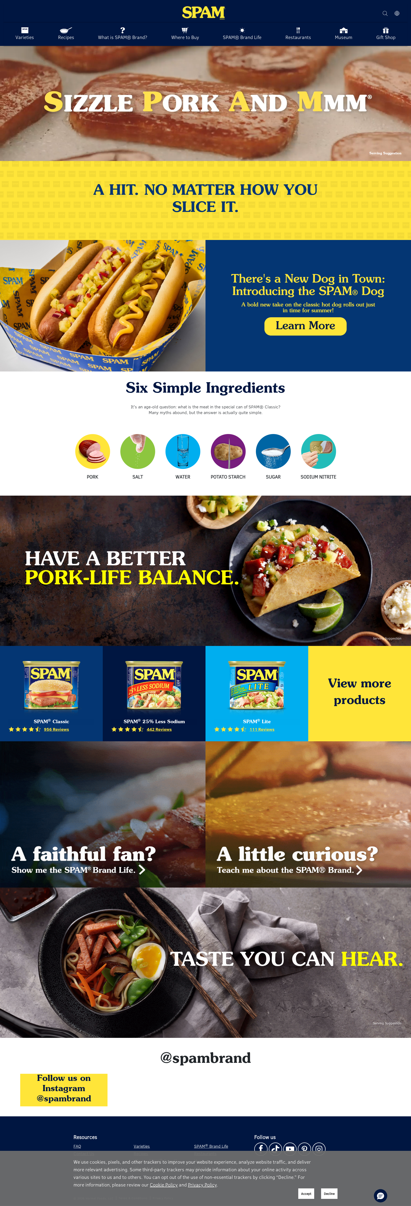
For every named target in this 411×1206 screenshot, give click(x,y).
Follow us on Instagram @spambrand (64, 1088)
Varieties (142, 1146)
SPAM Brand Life (211, 1146)
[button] (380, 1195)
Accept (306, 1193)
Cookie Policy (164, 1184)
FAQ (77, 1146)
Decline (329, 1193)
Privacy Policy (202, 1184)
